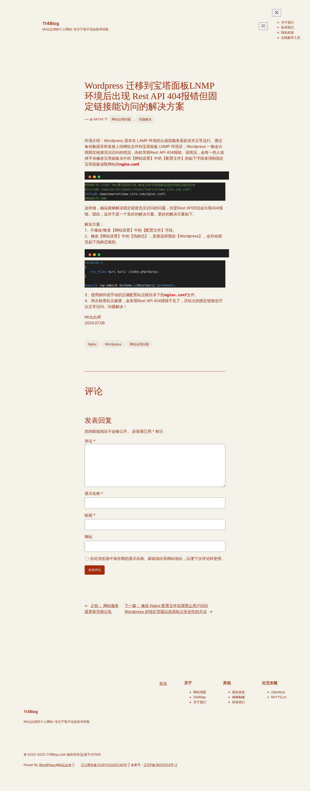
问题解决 (145, 119)
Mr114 (98, 119)
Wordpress (113, 344)
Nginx (92, 344)
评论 (90, 441)
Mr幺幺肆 (64, 765)
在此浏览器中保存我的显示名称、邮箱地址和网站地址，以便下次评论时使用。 (157, 558)
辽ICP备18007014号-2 (160, 765)
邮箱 (90, 515)
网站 (88, 537)
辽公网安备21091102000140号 (104, 765)
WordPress (47, 765)
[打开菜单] (263, 26)
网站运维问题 (121, 119)
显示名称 (94, 493)
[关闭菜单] (276, 13)
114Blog (50, 23)
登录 (163, 683)
